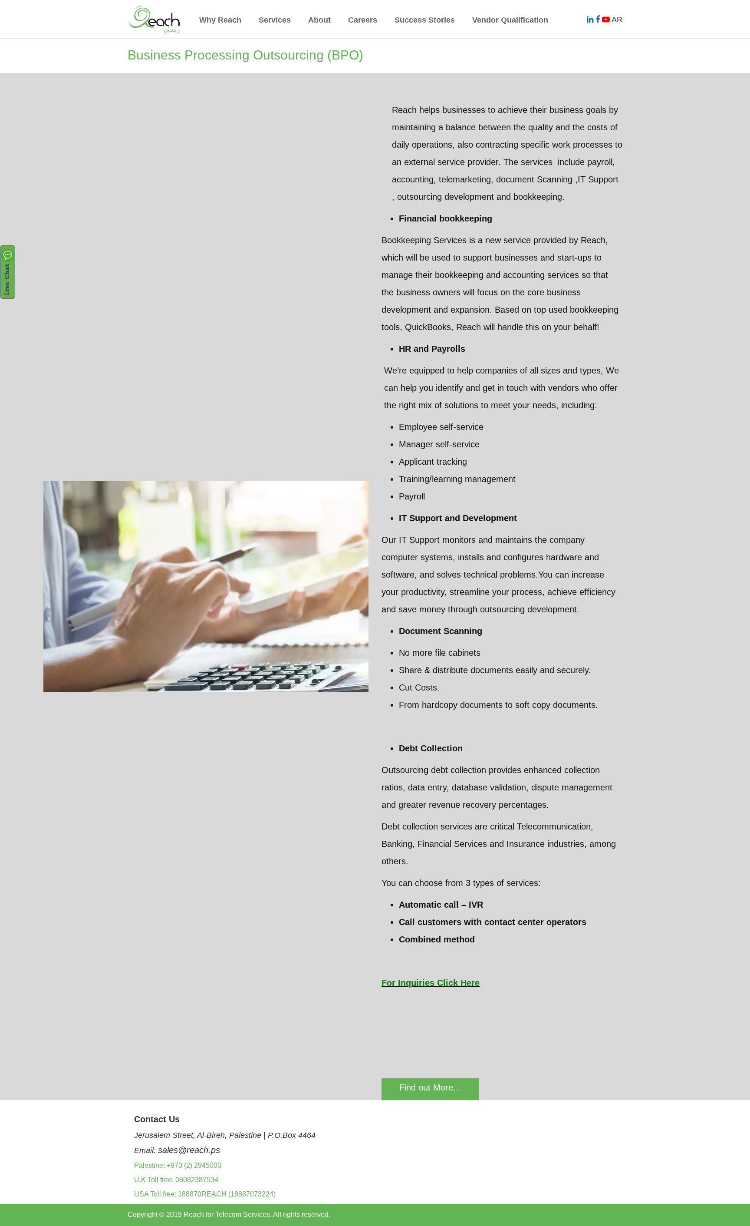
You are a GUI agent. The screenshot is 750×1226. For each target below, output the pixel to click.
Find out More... (430, 1087)
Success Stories (425, 20)
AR (617, 19)
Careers (362, 20)
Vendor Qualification (510, 20)
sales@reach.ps (189, 1150)
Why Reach (220, 20)
